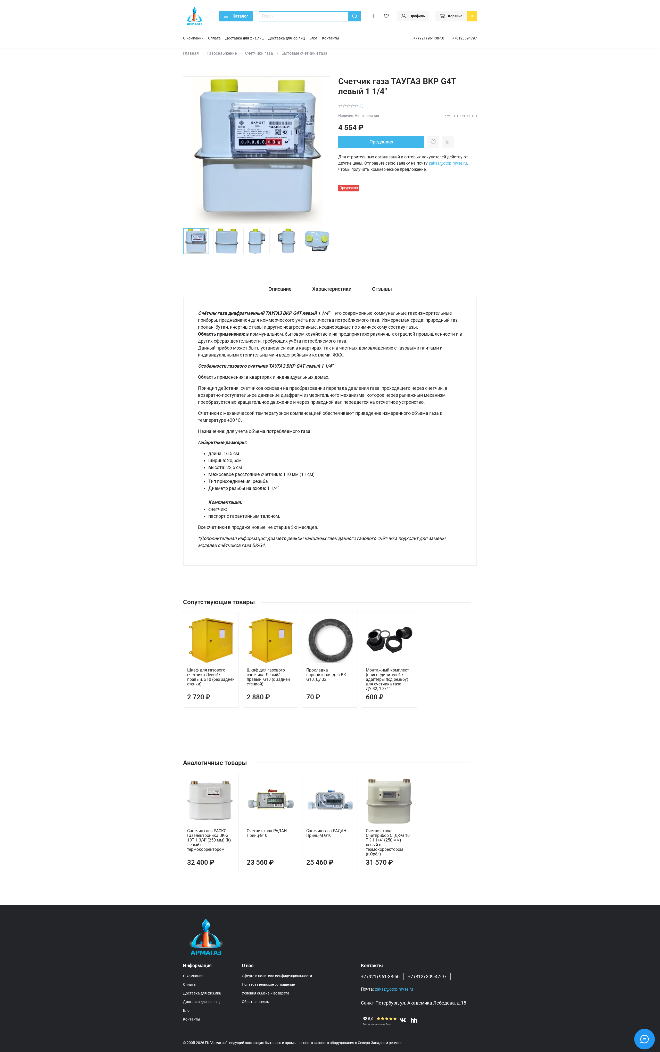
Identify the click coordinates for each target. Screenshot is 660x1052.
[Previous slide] (191, 150)
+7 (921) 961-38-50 (428, 38)
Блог (313, 38)
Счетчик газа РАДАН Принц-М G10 (326, 833)
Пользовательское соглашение (268, 984)
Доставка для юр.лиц (286, 38)
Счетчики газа (259, 53)
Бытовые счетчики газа (304, 53)
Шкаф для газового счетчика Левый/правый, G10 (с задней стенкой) (268, 677)
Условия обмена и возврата (265, 993)
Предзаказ (381, 141)
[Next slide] (322, 150)
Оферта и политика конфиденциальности (277, 976)
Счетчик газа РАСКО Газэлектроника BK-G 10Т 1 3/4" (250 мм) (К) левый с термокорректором (209, 840)
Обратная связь (255, 1002)
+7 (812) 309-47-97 (427, 976)
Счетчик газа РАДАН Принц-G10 (267, 833)
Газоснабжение (222, 53)
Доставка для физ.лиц (244, 38)
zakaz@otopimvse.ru (448, 163)
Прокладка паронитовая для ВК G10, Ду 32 (326, 675)
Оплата (214, 38)
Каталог (240, 16)
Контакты (330, 38)
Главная (191, 53)
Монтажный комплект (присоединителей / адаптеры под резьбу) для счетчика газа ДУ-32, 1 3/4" (387, 679)
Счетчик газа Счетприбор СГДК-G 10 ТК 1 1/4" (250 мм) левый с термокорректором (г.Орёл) (388, 842)
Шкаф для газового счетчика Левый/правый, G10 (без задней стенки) (211, 677)
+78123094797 (464, 38)
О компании (193, 38)
